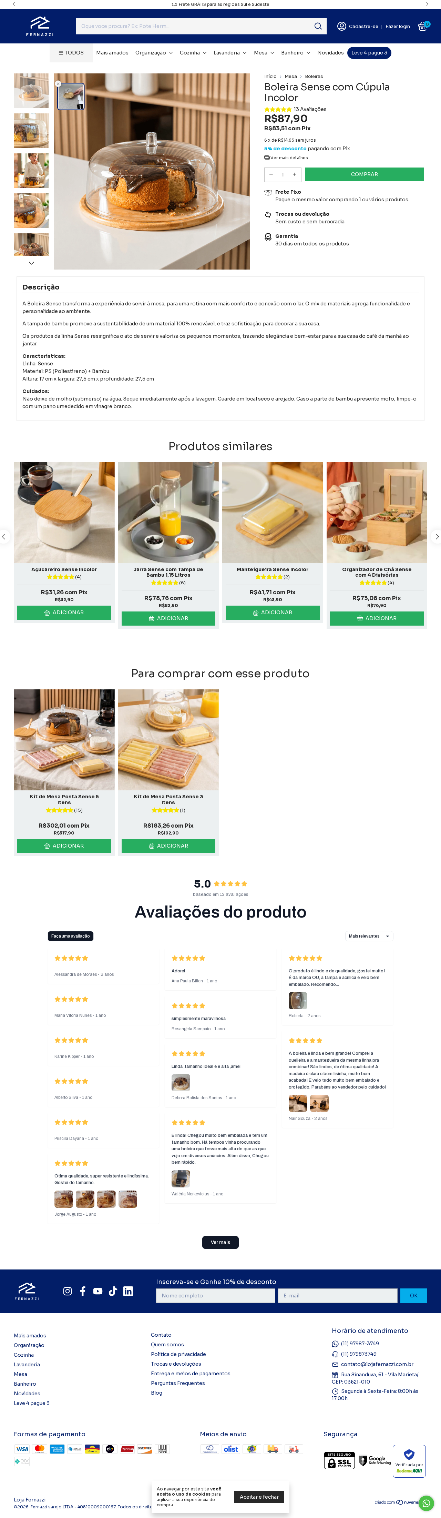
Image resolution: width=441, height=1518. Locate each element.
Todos (74, 53)
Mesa (260, 53)
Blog (156, 1393)
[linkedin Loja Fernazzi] (128, 1291)
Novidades (330, 53)
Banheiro (292, 53)
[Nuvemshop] (401, 1503)
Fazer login (398, 26)
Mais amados (112, 53)
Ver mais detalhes (288, 157)
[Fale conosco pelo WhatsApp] (426, 1503)
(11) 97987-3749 (360, 1343)
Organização (150, 53)
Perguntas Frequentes (178, 1383)
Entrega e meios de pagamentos (190, 1373)
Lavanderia (227, 53)
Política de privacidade (178, 1354)
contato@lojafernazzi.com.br (377, 1364)
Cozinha (190, 53)
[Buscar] (318, 25)
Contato (161, 1335)
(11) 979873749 (359, 1354)
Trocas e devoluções (176, 1364)
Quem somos (167, 1345)
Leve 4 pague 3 (369, 53)
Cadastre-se (363, 26)
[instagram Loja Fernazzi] (67, 1291)
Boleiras (314, 76)
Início (270, 76)
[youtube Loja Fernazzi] (97, 1291)
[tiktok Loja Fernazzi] (113, 1291)
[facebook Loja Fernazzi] (82, 1291)
